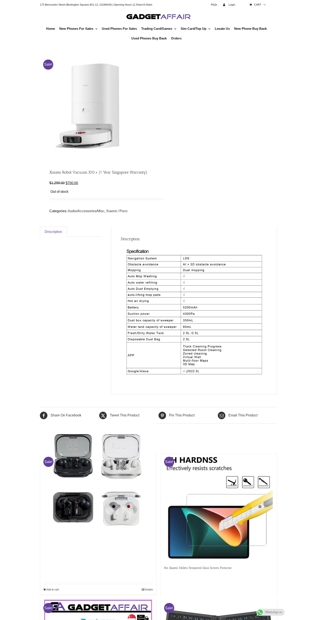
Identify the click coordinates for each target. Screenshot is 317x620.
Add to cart (52, 589)
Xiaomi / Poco (116, 211)
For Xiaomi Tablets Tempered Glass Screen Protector (198, 568)
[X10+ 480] (97, 107)
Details (149, 589)
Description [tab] (53, 232)
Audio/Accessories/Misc (86, 211)
